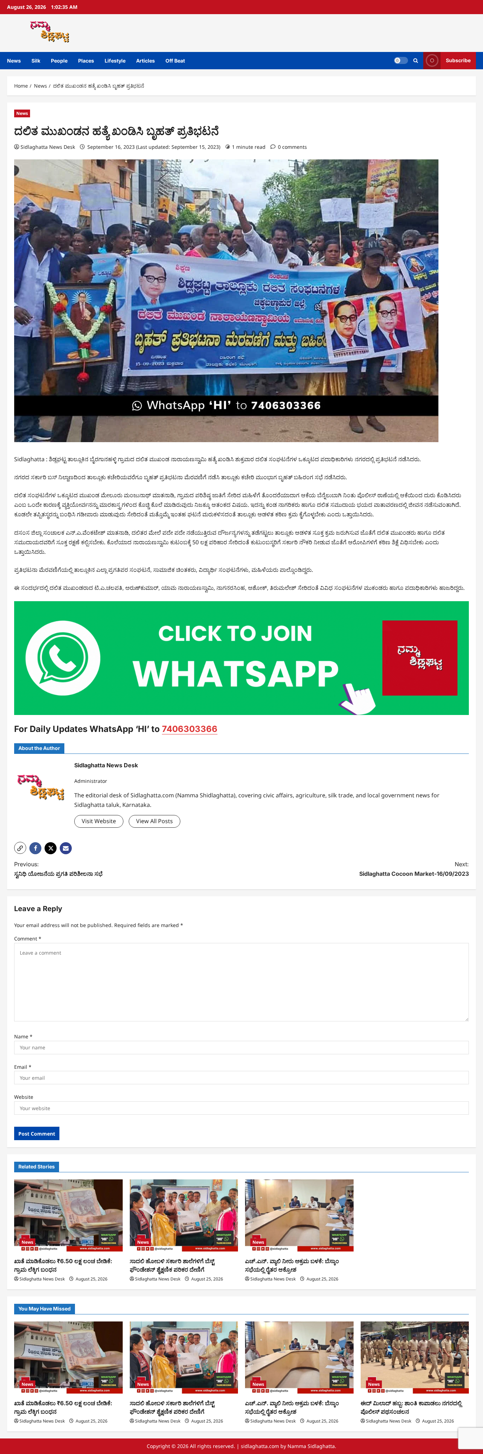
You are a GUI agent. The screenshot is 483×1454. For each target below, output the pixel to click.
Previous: (58, 869)
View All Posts (154, 821)
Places (86, 61)
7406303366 (189, 729)
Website (23, 1097)
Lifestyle (115, 61)
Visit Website (99, 821)
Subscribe (458, 60)
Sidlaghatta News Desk (48, 146)
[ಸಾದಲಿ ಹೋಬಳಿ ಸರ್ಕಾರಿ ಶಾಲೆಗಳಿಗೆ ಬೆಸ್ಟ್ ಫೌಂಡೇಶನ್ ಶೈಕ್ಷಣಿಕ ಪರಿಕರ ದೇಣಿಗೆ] (184, 1215)
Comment (27, 938)
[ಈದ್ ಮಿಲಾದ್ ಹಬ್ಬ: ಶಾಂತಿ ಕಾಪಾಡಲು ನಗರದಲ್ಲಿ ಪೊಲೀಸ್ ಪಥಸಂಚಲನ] (415, 1357)
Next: (414, 869)
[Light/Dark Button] (401, 60)
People (59, 61)
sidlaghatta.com (260, 1446)
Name (23, 1036)
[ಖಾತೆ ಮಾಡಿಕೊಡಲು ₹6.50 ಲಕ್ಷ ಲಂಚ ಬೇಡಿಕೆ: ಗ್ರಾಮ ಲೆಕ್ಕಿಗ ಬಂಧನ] (68, 1215)
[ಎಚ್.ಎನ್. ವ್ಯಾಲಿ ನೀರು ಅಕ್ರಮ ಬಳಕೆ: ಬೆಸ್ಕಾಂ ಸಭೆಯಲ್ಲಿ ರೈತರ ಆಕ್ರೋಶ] (299, 1215)
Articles (145, 61)
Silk (35, 61)
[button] (415, 61)
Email (22, 1066)
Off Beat (175, 61)
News (14, 61)
